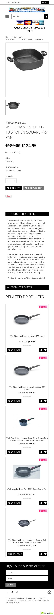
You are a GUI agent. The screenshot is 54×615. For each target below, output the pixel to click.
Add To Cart (14, 350)
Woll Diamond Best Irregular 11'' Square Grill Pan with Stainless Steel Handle (27, 541)
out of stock (15, 554)
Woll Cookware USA (15, 122)
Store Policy (21, 600)
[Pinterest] (12, 592)
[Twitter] (17, 592)
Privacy (30, 600)
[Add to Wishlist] (45, 350)
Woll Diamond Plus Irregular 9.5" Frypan (27, 336)
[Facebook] (7, 592)
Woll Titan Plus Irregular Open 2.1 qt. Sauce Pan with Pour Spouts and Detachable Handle (27, 439)
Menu (44, 2)
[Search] (46, 16)
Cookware (18, 37)
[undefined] (27, 70)
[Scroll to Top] (50, 592)
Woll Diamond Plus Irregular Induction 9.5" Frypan (27, 388)
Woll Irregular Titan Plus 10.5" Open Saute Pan (27, 489)
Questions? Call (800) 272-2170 (30, 29)
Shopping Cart (14, 2)
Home (8, 37)
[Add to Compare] (41, 350)
